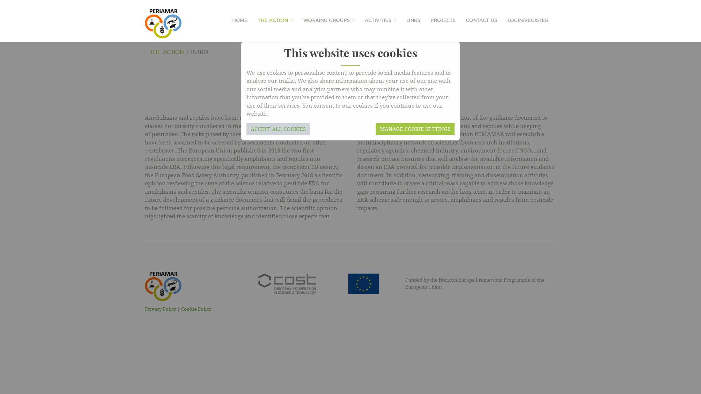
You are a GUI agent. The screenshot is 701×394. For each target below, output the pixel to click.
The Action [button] (274, 20)
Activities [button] (379, 20)
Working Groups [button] (327, 20)
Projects (443, 20)
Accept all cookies (278, 128)
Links (413, 20)
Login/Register (527, 20)
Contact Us (481, 20)
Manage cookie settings (415, 128)
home (240, 20)
